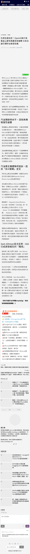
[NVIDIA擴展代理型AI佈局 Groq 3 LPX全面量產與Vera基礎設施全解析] (6, 493)
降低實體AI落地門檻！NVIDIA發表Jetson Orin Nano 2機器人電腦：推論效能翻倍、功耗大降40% (20, 474)
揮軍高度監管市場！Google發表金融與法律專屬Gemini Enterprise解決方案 (20, 483)
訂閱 (21, 547)
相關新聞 (3, 451)
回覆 (27, 526)
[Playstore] (18, 544)
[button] (26, 2)
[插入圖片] (23, 526)
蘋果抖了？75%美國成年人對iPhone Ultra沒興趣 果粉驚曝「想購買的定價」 (20, 384)
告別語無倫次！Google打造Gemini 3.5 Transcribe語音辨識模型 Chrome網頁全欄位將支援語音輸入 (20, 457)
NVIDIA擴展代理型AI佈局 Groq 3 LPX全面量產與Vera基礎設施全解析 (20, 492)
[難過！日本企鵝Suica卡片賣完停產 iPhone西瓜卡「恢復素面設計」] (6, 403)
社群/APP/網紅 (21, 5)
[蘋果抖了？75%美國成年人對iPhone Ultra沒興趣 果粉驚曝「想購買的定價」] (6, 385)
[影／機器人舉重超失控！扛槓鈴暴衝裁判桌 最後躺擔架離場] (6, 502)
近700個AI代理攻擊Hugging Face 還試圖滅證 (20, 465)
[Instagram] (12, 544)
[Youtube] (25, 2)
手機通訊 (11, 5)
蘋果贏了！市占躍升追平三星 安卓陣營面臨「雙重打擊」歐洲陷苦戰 (20, 393)
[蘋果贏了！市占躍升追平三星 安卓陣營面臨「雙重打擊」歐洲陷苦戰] (6, 394)
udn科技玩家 (3, 35)
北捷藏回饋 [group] (5, 9)
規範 (3, 526)
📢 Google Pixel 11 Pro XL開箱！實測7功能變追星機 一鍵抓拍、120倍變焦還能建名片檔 (14, 327)
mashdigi (20, 301)
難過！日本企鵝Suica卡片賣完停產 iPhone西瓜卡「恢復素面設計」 (20, 402)
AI (13, 409)
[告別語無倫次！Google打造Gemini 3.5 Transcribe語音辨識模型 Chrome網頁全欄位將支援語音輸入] (6, 457)
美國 (10, 409)
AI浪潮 (8, 35)
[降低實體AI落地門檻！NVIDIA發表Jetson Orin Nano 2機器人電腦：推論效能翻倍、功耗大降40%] (6, 475)
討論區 (3, 510)
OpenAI (4, 409)
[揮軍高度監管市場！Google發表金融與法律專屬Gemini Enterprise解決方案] (6, 484)
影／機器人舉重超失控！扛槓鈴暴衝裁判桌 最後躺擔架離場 (20, 501)
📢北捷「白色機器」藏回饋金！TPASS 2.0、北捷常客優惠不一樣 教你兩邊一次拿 (15, 340)
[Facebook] (9, 544)
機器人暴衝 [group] (25, 9)
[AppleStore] (21, 544)
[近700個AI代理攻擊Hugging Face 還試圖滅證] (6, 466)
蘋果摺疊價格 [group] (15, 9)
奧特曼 (18, 409)
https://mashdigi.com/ (7, 441)
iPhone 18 (4, 379)
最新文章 (4, 5)
